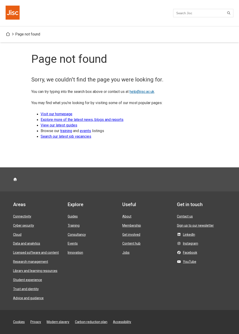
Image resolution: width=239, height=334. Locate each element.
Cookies (19, 322)
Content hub (131, 243)
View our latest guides (59, 125)
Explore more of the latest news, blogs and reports (82, 119)
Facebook (190, 252)
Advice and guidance (28, 298)
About (126, 216)
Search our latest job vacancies (66, 136)
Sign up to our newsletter (195, 225)
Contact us (185, 216)
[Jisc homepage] (13, 13)
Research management (30, 262)
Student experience (27, 280)
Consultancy (77, 234)
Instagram (190, 243)
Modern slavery (58, 322)
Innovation (75, 252)
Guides (73, 216)
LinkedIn (189, 234)
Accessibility (122, 322)
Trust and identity (26, 289)
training (66, 131)
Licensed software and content (36, 252)
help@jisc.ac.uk (142, 91)
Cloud (17, 234)
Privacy (35, 322)
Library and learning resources (35, 271)
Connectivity (22, 216)
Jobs (126, 252)
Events (73, 243)
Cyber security (23, 225)
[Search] (229, 13)
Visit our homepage (56, 114)
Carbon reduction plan (91, 322)
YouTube (189, 262)
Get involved (131, 234)
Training (74, 225)
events (85, 131)
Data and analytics (26, 243)
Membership (131, 225)
